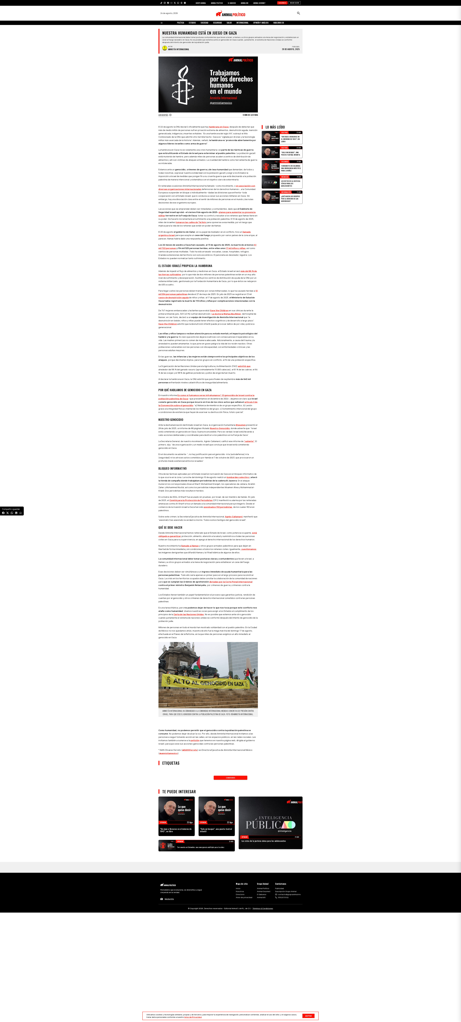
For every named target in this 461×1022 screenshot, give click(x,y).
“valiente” (249, 441)
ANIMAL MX (244, 3)
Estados (192, 22)
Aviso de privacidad (244, 878)
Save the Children (219, 310)
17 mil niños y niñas (236, 248)
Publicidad (279, 869)
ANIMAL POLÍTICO (217, 3)
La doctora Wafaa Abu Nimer (226, 314)
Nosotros (240, 872)
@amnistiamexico (168, 744)
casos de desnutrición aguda (173, 297)
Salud (229, 22)
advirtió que (244, 366)
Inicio (238, 869)
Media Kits (169, 879)
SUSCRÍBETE (282, 3)
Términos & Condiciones (262, 889)
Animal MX (261, 878)
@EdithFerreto (189, 741)
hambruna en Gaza (219, 127)
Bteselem (241, 425)
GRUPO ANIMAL (201, 3)
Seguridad (217, 22)
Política (180, 22)
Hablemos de (278, 22)
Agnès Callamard (234, 516)
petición (195, 731)
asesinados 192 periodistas (218, 507)
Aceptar (308, 1016)
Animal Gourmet (263, 872)
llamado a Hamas (190, 545)
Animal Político (263, 869)
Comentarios (230, 769)
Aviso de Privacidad (193, 1017)
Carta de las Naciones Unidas (189, 614)
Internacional (243, 22)
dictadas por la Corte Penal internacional (230, 581)
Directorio (240, 875)
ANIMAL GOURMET (259, 3)
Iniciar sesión (294, 3)
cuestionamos (248, 549)
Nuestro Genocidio (220, 428)
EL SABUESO (232, 3)
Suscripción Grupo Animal (285, 872)
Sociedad (204, 22)
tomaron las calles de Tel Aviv (191, 222)
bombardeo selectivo (238, 477)
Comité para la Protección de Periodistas (191, 500)
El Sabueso (261, 875)
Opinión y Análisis (261, 22)
